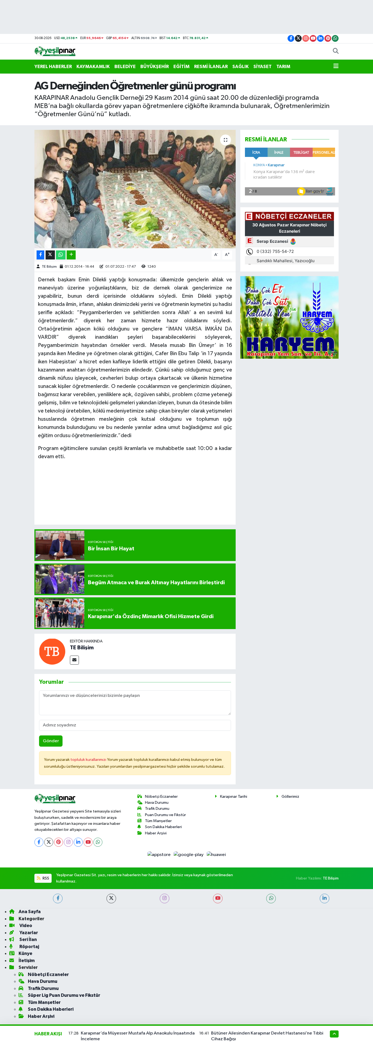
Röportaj (29, 946)
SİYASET (262, 66)
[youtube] (218, 898)
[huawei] (216, 854)
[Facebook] (38, 842)
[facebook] (58, 898)
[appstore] (159, 854)
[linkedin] (324, 898)
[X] (48, 842)
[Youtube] (88, 842)
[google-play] (189, 854)
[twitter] (111, 898)
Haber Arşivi (156, 833)
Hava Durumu (156, 802)
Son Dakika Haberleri (163, 827)
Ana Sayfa (30, 911)
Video (25, 925)
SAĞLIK (240, 66)
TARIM (283, 66)
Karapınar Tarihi (233, 796)
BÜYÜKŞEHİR (154, 66)
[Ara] (336, 51)
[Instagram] (68, 842)
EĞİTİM (181, 66)
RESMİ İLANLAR (211, 66)
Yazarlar (28, 932)
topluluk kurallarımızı (88, 760)
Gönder (51, 741)
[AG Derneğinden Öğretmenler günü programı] (135, 189)
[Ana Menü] (336, 66)
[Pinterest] (58, 842)
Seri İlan (28, 939)
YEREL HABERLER (53, 66)
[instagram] (164, 898)
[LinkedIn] (78, 842)
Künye (25, 953)
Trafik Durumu (157, 809)
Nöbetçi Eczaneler (161, 796)
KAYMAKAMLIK (93, 66)
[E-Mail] (74, 660)
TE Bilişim (49, 266)
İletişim (27, 960)
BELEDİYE (125, 66)
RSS (45, 878)
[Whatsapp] (97, 842)
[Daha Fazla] (71, 254)
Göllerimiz (290, 796)
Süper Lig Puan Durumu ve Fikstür (64, 995)
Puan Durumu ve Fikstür (165, 815)
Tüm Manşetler (158, 821)
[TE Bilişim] (52, 651)
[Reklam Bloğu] (289, 317)
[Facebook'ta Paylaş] (40, 254)
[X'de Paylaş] (50, 254)
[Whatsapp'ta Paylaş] (61, 254)
